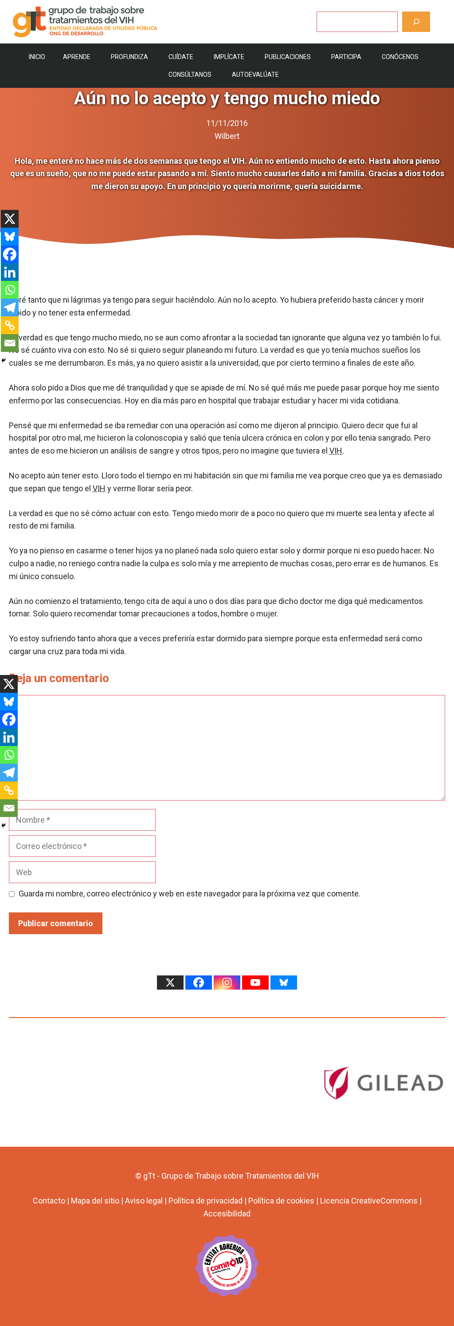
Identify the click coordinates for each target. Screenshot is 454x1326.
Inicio (37, 56)
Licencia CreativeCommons (369, 1200)
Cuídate (180, 56)
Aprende (76, 56)
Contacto (49, 1200)
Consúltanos (189, 74)
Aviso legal (144, 1200)
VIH (335, 450)
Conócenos (400, 56)
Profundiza (129, 56)
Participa (346, 56)
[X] (10, 219)
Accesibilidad (227, 1213)
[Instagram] (227, 982)
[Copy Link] (10, 325)
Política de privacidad (205, 1200)
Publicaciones (288, 56)
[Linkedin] (10, 272)
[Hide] (3, 360)
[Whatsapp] (10, 290)
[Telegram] (10, 307)
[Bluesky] (10, 236)
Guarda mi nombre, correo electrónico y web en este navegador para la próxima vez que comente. (189, 893)
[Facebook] (10, 254)
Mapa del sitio (95, 1200)
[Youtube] (255, 982)
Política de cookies (281, 1200)
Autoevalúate (255, 74)
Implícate (229, 56)
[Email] (10, 343)
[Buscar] (416, 22)
